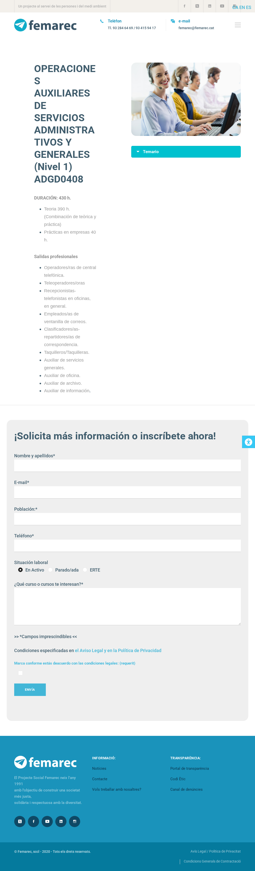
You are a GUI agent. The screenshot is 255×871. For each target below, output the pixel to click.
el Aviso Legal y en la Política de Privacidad (118, 650)
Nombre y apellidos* (34, 455)
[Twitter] (19, 821)
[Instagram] (74, 821)
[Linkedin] (60, 821)
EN (242, 7)
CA (235, 7)
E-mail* (21, 482)
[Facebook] (33, 821)
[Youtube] (47, 821)
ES (248, 7)
